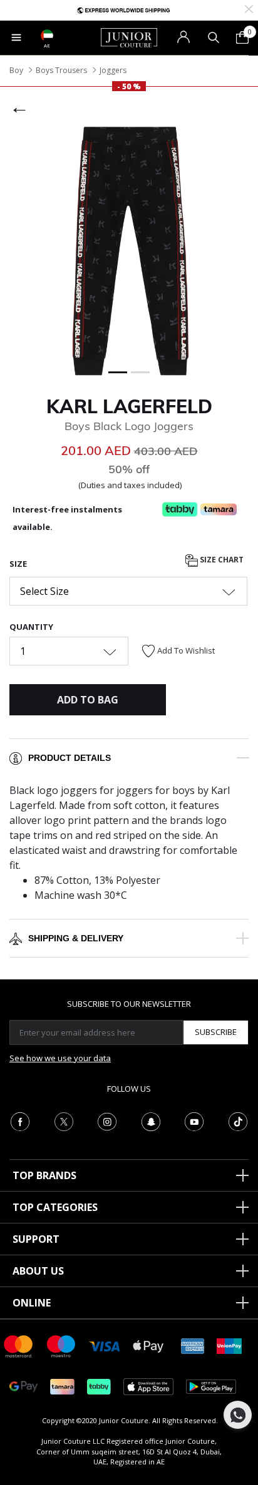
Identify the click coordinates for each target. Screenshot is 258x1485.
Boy (16, 70)
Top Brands (44, 1175)
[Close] (249, 8)
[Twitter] (63, 1120)
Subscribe (216, 1031)
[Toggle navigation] (16, 37)
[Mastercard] (19, 1345)
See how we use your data (60, 1058)
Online (32, 1303)
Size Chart (221, 560)
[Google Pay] (23, 1386)
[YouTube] (194, 1120)
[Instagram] (107, 1120)
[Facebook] (20, 1120)
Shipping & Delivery (75, 938)
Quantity (31, 626)
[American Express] (193, 1345)
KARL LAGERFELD (129, 406)
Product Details (69, 758)
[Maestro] (61, 1345)
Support (36, 1239)
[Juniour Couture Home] (129, 37)
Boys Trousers (61, 70)
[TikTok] (238, 1120)
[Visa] (104, 1345)
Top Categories (55, 1207)
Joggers (113, 70)
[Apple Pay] (148, 1345)
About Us (38, 1271)
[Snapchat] (151, 1120)
